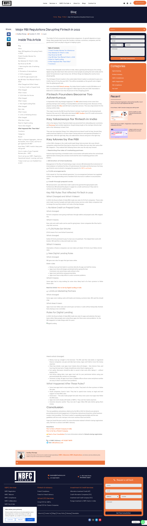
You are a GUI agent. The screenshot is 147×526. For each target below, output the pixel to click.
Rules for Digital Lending (25, 123)
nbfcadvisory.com (57, 443)
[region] (20, 515)
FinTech (64, 17)
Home (55, 17)
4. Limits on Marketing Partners (27, 115)
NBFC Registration (117, 81)
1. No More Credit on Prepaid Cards (29, 87)
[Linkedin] (127, 3)
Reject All (20, 519)
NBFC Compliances (118, 78)
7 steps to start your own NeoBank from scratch (29, 162)
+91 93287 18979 (66, 441)
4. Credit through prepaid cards (27, 77)
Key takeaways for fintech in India (28, 61)
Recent (20, 137)
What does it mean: (24, 120)
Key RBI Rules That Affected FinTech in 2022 (29, 81)
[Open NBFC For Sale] (70, 3)
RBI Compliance (117, 85)
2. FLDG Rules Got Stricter (26, 95)
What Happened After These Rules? (29, 129)
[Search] (144, 29)
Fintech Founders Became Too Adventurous (27, 57)
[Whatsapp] (143, 522)
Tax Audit (115, 88)
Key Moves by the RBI (24, 64)
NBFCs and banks (86, 168)
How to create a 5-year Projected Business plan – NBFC (28, 152)
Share (20, 49)
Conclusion (21, 131)
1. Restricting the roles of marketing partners (28, 67)
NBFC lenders (80, 113)
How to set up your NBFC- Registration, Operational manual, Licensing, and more (30, 157)
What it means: (22, 93)
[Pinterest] (100, 519)
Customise (10, 519)
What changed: (22, 90)
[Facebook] (9, 34)
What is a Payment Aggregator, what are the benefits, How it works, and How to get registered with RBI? (30, 142)
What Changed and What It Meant (28, 84)
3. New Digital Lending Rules (26, 104)
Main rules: (21, 109)
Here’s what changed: (24, 126)
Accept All (30, 519)
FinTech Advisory (117, 74)
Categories (21, 134)
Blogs (59, 17)
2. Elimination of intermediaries (27, 71)
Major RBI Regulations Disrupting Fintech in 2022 (30, 52)
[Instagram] (130, 3)
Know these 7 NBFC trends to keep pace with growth (30, 147)
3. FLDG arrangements (25, 74)
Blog (19, 46)
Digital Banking (116, 71)
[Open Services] (56, 3)
